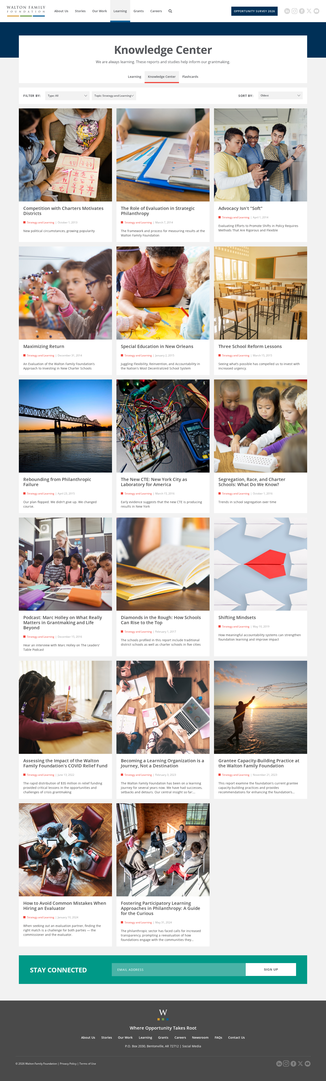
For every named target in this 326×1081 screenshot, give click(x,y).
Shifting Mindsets (237, 617)
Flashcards (190, 76)
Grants (139, 11)
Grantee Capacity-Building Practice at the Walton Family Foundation (258, 763)
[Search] (170, 11)
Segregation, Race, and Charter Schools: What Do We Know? (251, 481)
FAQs (218, 1037)
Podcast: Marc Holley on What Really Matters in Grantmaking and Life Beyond (62, 622)
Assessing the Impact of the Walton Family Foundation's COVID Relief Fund (65, 763)
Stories (80, 11)
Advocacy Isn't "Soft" (240, 208)
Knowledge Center (162, 76)
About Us (61, 11)
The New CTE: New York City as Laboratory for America (154, 481)
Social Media (191, 1046)
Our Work (99, 11)
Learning (120, 11)
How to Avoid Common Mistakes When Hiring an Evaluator (64, 905)
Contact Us (236, 1037)
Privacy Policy (68, 1063)
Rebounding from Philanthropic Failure (57, 481)
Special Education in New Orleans (157, 346)
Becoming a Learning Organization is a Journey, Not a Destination (162, 763)
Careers (156, 11)
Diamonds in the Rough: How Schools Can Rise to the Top (161, 620)
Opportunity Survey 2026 (254, 11)
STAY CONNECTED (58, 969)
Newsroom (200, 1037)
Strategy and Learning (40, 222)
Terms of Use (87, 1063)
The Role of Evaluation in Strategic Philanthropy (158, 210)
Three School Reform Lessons (250, 346)
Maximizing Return (43, 346)
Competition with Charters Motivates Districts (63, 210)
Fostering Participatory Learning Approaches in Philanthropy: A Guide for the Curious (160, 908)
